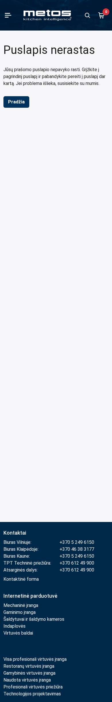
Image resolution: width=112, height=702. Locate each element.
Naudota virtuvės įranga (27, 680)
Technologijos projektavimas (32, 694)
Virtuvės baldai (18, 633)
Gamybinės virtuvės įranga (29, 673)
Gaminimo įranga (19, 612)
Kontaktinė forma (21, 579)
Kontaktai (14, 533)
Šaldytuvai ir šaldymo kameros (33, 619)
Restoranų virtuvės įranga (29, 666)
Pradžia (16, 102)
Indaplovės (14, 626)
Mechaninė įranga (20, 605)
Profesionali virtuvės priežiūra (33, 687)
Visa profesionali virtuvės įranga (35, 659)
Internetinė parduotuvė (30, 596)
